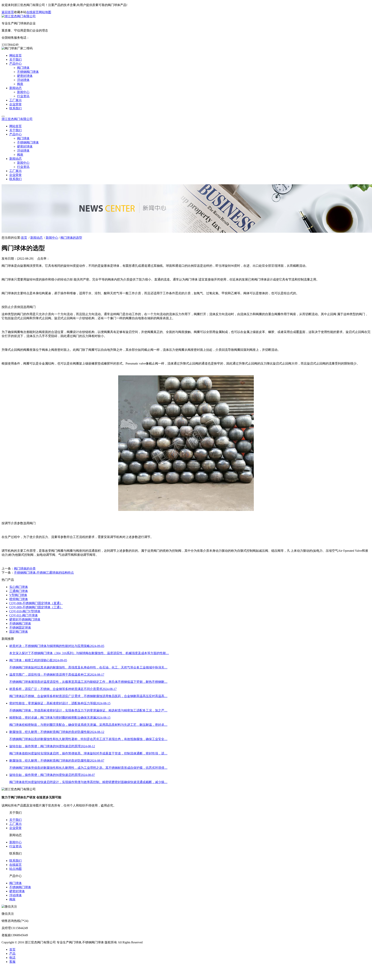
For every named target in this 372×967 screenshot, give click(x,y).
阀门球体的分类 (25, 568)
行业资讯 (15, 846)
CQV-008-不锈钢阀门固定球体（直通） (36, 603)
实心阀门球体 (18, 587)
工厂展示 (15, 823)
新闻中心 (52, 237)
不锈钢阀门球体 (20, 623)
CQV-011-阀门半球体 (23, 615)
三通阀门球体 (18, 591)
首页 (24, 237)
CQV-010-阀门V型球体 (24, 611)
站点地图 (15, 868)
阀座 (12, 899)
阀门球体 (15, 883)
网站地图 (45, 12)
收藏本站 (20, 12)
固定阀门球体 (18, 631)
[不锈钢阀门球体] (186, 509)
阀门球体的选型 (71, 237)
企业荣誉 (15, 828)
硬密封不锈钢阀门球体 (24, 619)
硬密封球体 (17, 891)
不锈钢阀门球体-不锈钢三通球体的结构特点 (44, 572)
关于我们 (15, 819)
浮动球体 (15, 895)
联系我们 (15, 860)
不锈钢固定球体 (20, 627)
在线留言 (32, 12)
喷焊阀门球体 (18, 599)
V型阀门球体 (18, 595)
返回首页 (8, 12)
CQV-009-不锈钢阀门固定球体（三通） (36, 607)
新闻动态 (36, 237)
